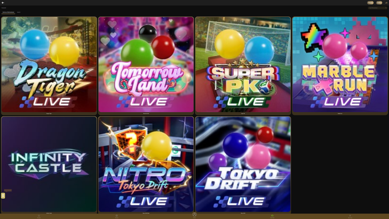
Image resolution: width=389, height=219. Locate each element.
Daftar (379, 2)
